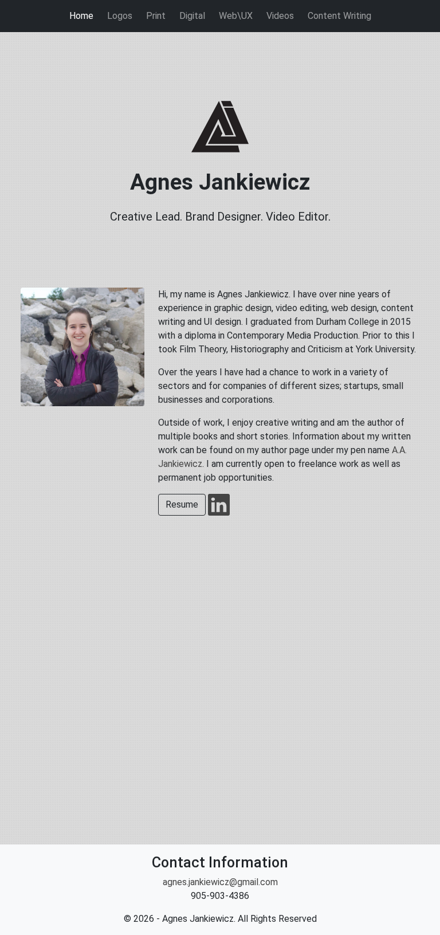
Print (156, 15)
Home (81, 15)
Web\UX (236, 15)
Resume (182, 504)
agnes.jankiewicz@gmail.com (220, 882)
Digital (192, 15)
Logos (119, 15)
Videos (280, 15)
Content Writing (339, 15)
